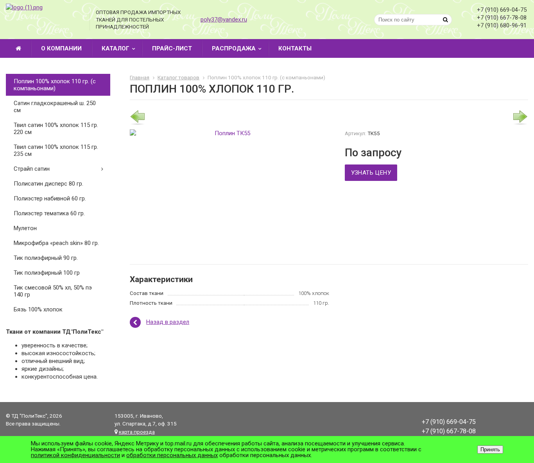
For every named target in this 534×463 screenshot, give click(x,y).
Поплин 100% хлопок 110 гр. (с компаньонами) (55, 85)
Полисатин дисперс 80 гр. (48, 183)
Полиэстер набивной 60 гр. (50, 198)
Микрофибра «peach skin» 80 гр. (56, 243)
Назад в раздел (167, 321)
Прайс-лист (172, 48)
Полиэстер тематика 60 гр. (49, 213)
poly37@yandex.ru (224, 19)
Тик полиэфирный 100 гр (47, 272)
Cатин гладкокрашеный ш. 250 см (55, 107)
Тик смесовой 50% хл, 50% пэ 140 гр (53, 291)
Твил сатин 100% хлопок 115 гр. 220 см (56, 129)
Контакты (295, 48)
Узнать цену (371, 172)
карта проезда (137, 432)
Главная (139, 77)
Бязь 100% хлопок (38, 309)
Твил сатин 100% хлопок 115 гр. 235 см (56, 150)
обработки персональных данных (172, 455)
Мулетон (25, 228)
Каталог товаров (178, 77)
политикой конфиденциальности (75, 455)
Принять (490, 449)
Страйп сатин (32, 168)
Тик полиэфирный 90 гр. (46, 257)
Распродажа (234, 48)
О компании (61, 48)
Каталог (115, 48)
